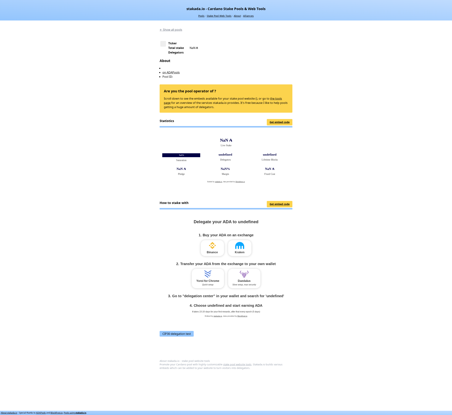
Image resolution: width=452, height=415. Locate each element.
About (237, 15)
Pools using (75, 412)
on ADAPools (171, 72)
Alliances (248, 15)
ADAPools (41, 412)
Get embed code (280, 122)
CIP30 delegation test (176, 334)
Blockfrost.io (56, 412)
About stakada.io (9, 412)
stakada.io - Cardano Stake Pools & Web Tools (226, 8)
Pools (201, 15)
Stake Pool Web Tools (219, 15)
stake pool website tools (237, 364)
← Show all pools (171, 30)
